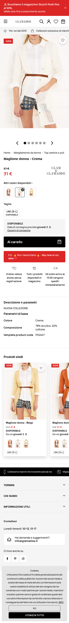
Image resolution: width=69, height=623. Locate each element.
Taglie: (8, 204)
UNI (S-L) (12, 452)
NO (34, 608)
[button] (65, 8)
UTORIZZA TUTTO (34, 615)
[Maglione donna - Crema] (18, 444)
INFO (61, 602)
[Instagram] (23, 558)
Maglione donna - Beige (19, 422)
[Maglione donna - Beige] (26, 444)
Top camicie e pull (54, 152)
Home (7, 152)
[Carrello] (63, 21)
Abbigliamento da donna (27, 152)
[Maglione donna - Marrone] (10, 444)
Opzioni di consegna (18, 230)
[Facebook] (7, 558)
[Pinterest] (15, 558)
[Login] (49, 21)
